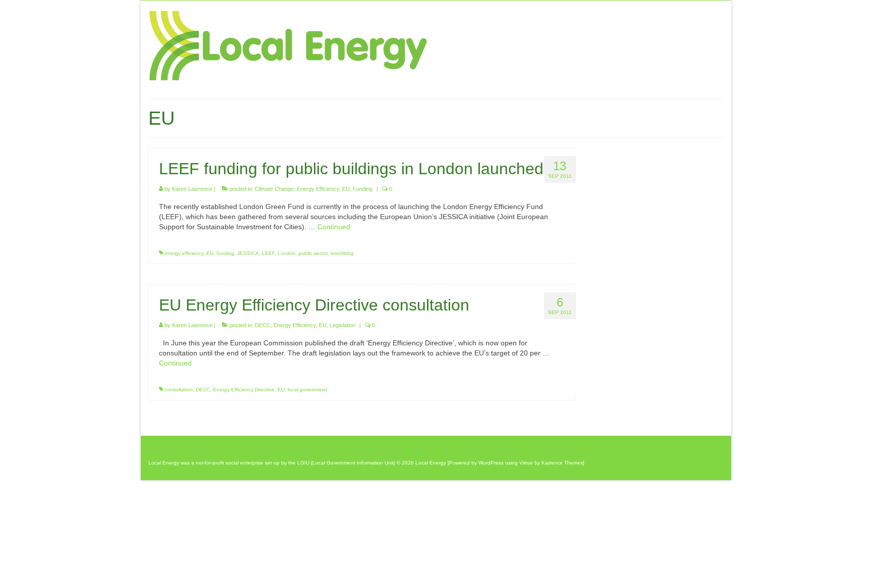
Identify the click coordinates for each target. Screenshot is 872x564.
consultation (179, 389)
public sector (313, 253)
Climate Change (274, 189)
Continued (333, 227)
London (287, 253)
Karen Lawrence (192, 189)
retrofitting (342, 253)
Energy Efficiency (318, 189)
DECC (262, 325)
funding (225, 253)
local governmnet (308, 389)
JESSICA (248, 253)
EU (346, 189)
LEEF (268, 253)
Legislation (342, 325)
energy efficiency (184, 253)
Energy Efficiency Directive (244, 389)
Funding (362, 189)
